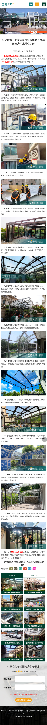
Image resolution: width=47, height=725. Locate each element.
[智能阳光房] (8, 4)
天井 (25, 569)
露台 (20, 569)
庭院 (15, 569)
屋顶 (34, 569)
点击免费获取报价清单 (23, 700)
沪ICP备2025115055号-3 (23, 716)
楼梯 (29, 569)
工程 (11, 569)
